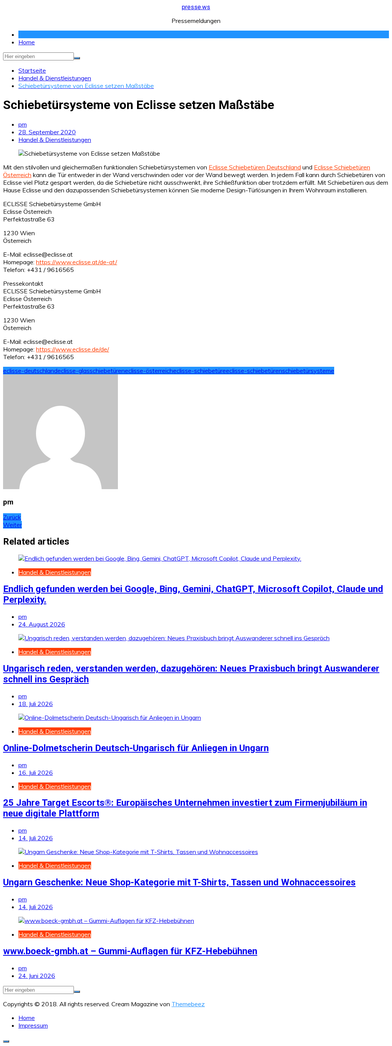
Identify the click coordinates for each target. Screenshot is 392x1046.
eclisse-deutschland (30, 370)
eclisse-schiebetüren (254, 370)
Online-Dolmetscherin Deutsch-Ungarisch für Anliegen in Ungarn (136, 748)
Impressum (33, 1025)
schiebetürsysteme (308, 370)
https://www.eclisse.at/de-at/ (76, 262)
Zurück (12, 517)
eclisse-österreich (149, 370)
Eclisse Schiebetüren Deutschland (255, 167)
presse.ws (196, 7)
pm (22, 124)
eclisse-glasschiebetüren (91, 370)
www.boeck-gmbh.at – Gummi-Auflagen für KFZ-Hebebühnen (130, 951)
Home (26, 42)
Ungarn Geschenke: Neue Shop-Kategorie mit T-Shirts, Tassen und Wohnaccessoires (179, 882)
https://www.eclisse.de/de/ (72, 349)
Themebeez (188, 1004)
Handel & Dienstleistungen (54, 139)
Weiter (12, 525)
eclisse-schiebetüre (199, 370)
